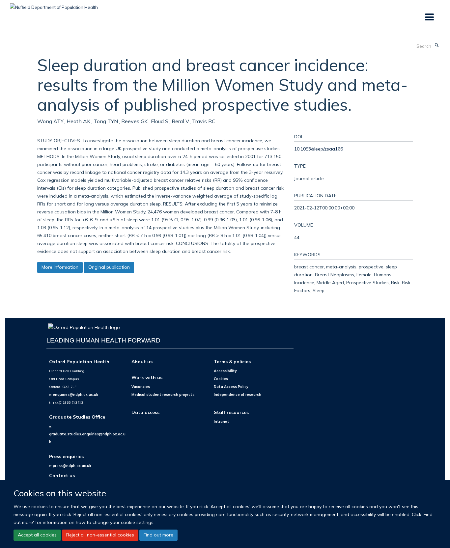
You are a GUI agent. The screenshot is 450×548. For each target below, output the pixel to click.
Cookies (221, 378)
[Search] (436, 45)
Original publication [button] (109, 267)
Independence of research (237, 394)
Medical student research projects (162, 394)
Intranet (221, 421)
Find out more (158, 535)
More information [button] (60, 267)
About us (142, 361)
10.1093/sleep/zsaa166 (318, 148)
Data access (145, 412)
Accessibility (225, 371)
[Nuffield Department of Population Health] (54, 5)
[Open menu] (429, 17)
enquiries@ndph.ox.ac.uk (75, 394)
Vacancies (140, 386)
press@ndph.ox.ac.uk (72, 465)
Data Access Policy (231, 386)
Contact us (62, 475)
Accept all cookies (37, 535)
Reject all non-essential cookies (100, 535)
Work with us (146, 377)
